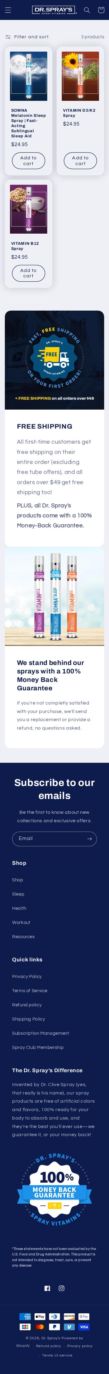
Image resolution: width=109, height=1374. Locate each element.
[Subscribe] (90, 839)
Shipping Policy (28, 1019)
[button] (8, 10)
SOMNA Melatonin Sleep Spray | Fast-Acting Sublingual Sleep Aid (28, 123)
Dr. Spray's (51, 1338)
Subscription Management (40, 1033)
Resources (23, 937)
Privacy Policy (27, 976)
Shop (17, 880)
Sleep (18, 894)
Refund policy (26, 1005)
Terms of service (57, 1355)
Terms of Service (30, 991)
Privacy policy (80, 1346)
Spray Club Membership (38, 1047)
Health (19, 908)
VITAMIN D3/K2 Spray (79, 113)
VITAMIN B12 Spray (25, 246)
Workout (21, 922)
